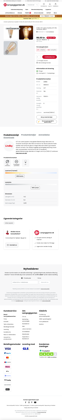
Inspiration (25, 337)
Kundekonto (7, 332)
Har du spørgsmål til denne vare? (48, 121)
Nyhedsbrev (25, 324)
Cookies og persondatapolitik (37, 405)
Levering (6, 329)
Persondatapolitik (11, 405)
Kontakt (6, 321)
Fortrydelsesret (43, 321)
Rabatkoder (25, 334)
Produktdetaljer (28, 135)
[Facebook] (26, 402)
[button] (11, 48)
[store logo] (14, 4)
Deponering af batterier (50, 405)
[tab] (11, 134)
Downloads (9, 137)
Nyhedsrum (25, 339)
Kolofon (41, 324)
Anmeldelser (26, 331)
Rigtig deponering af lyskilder (31, 407)
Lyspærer (16, 21)
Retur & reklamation (10, 334)
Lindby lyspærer (9, 223)
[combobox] (33, 5)
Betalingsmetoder (9, 327)
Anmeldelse (44, 135)
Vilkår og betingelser (45, 319)
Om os (24, 316)
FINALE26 (47, 16)
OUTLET (48, 13)
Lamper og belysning (8, 21)
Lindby (45, 81)
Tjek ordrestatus (8, 324)
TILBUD (27, 13)
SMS (23, 326)
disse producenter (45, 288)
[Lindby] (9, 146)
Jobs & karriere (26, 329)
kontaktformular (19, 300)
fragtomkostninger (41, 412)
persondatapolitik (46, 300)
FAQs (5, 319)
